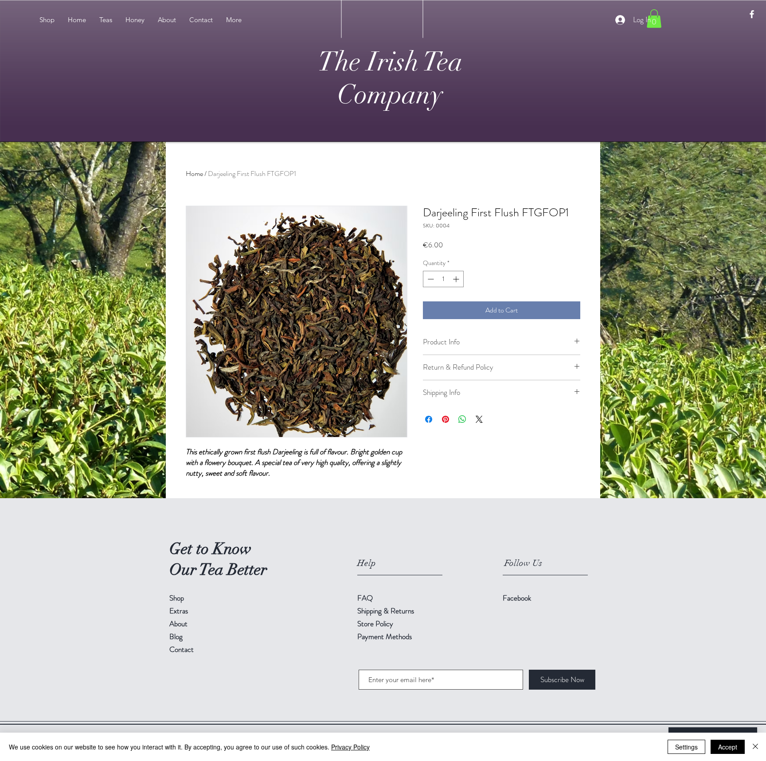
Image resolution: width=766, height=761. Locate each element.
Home (194, 173)
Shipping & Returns (386, 610)
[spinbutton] (443, 279)
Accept (727, 746)
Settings (686, 746)
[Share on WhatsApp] (462, 419)
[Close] (755, 747)
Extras (178, 610)
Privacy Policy (350, 746)
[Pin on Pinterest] (445, 419)
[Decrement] (429, 279)
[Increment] (456, 279)
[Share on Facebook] (428, 419)
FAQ (365, 598)
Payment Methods (385, 636)
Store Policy (375, 623)
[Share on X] (479, 419)
